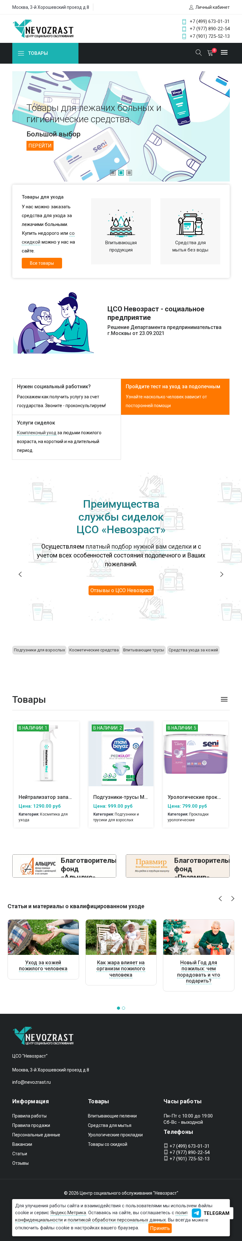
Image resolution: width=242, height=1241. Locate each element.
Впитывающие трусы (143, 650)
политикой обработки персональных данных (117, 1220)
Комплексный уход (36, 432)
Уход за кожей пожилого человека (43, 966)
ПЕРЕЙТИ (40, 146)
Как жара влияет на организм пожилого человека (120, 969)
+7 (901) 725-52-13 (210, 36)
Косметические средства (94, 650)
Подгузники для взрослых (39, 650)
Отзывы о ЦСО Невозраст (121, 590)
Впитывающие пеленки (112, 1115)
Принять (160, 1228)
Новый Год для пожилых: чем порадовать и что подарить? (198, 972)
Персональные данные (36, 1134)
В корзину (46, 758)
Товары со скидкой (107, 1144)
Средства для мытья (109, 1125)
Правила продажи (31, 1125)
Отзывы (20, 1163)
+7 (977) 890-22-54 (210, 29)
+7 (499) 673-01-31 (210, 21)
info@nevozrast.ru (31, 1082)
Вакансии (22, 1144)
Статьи (19, 1153)
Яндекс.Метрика (68, 1212)
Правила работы (29, 1115)
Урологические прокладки (115, 1134)
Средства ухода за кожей (193, 650)
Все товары (42, 263)
